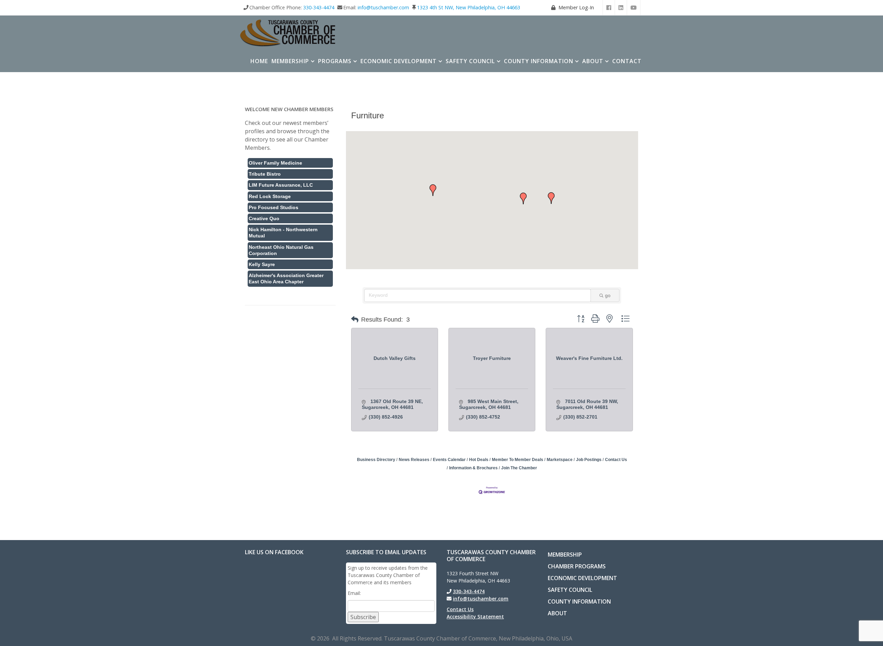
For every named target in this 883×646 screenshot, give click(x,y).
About (592, 61)
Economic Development (398, 61)
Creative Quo (264, 218)
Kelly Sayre (262, 264)
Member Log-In (576, 7)
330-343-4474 (318, 7)
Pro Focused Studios (273, 207)
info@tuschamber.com (383, 7)
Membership (290, 61)
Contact (627, 61)
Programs (334, 61)
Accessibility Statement (475, 616)
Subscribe (363, 617)
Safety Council (470, 61)
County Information (538, 61)
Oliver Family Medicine (275, 163)
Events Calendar (449, 459)
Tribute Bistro (265, 174)
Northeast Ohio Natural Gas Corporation (281, 250)
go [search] (608, 295)
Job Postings (589, 459)
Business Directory (376, 459)
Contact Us (616, 459)
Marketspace (560, 459)
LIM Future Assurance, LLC (281, 185)
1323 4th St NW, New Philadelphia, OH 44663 (468, 7)
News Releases (414, 459)
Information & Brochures (473, 468)
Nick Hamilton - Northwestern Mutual (283, 232)
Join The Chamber (519, 468)
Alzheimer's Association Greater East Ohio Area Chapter (286, 278)
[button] (551, 198)
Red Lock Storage (270, 196)
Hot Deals (478, 459)
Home (259, 61)
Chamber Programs (577, 566)
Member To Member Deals (517, 459)
